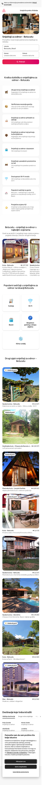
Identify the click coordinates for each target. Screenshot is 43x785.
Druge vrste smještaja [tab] (25, 716)
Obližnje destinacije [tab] (8, 716)
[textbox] (11, 55)
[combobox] (21, 48)
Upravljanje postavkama (21, 772)
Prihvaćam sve (21, 761)
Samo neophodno (21, 767)
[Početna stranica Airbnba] (3, 10)
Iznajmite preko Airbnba (29, 10)
